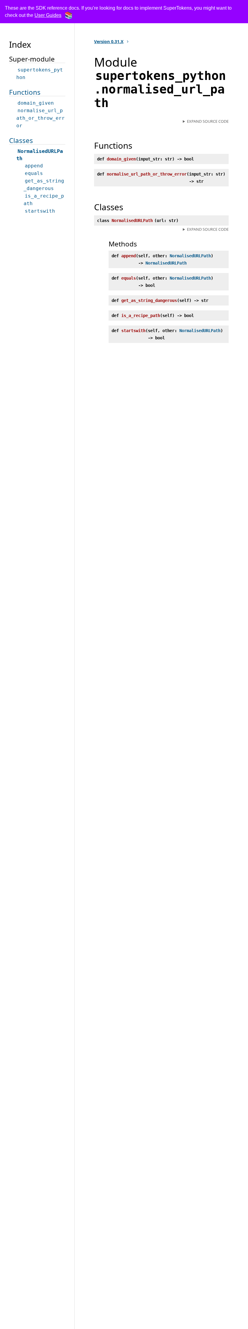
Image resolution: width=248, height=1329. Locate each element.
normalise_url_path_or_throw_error (40, 118)
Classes (21, 140)
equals (34, 173)
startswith (40, 211)
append (34, 166)
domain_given (36, 103)
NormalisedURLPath (190, 255)
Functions (25, 92)
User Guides (47, 15)
